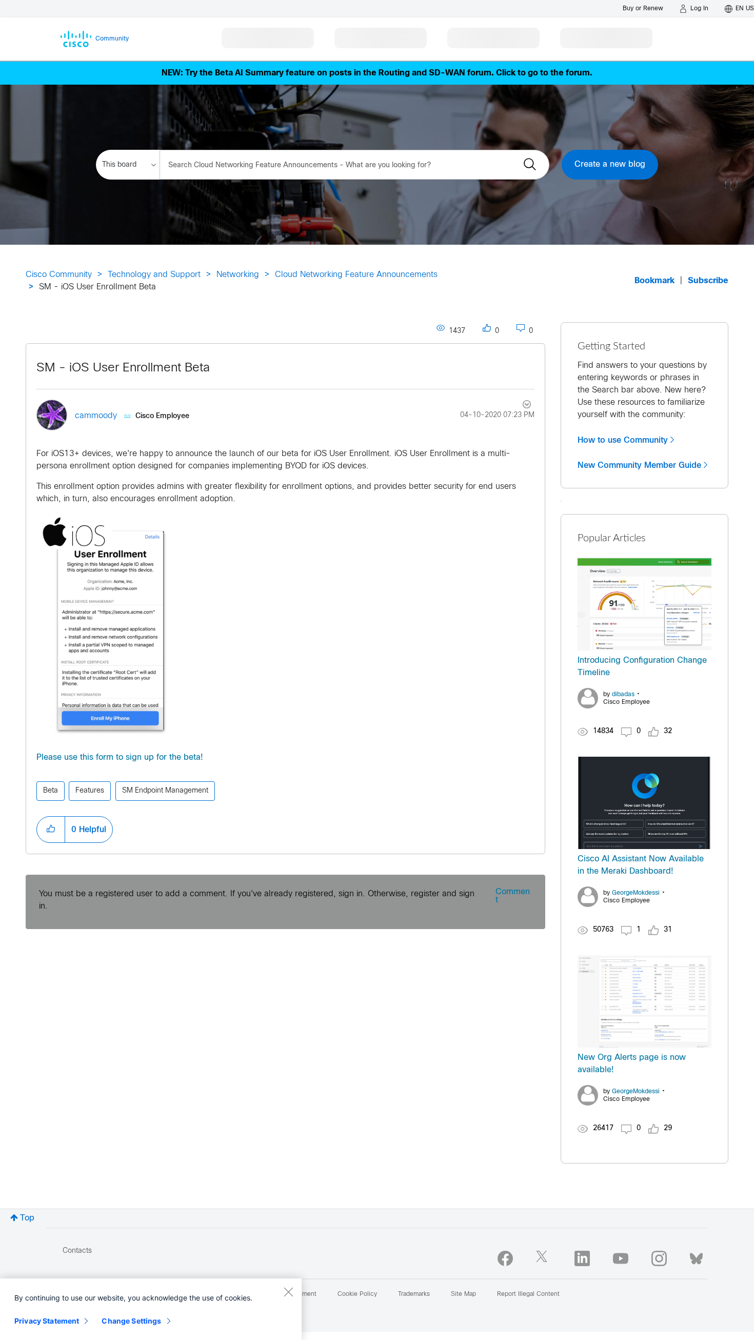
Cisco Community (59, 275)
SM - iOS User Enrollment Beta (123, 368)
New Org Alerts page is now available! (632, 1064)
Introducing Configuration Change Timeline (642, 667)
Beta (50, 790)
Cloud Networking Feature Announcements (356, 275)
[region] (151, 1309)
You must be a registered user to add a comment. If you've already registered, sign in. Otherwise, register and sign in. (256, 900)
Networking (237, 275)
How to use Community (623, 440)
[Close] (288, 1292)
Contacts (77, 1251)
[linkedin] (582, 1258)
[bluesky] (696, 1256)
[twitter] (543, 1258)
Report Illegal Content (528, 1294)
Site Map (463, 1294)
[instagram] (659, 1258)
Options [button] (520, 406)
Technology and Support (154, 275)
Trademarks (414, 1294)
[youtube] (620, 1258)
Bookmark (654, 281)
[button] (109, 626)
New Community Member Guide (639, 465)
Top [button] (27, 1218)
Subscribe (708, 281)
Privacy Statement (46, 1320)
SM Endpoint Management (165, 790)
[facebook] (505, 1258)
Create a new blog (609, 164)
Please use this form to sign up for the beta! (119, 757)
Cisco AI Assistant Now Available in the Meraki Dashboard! (641, 865)
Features (89, 790)
